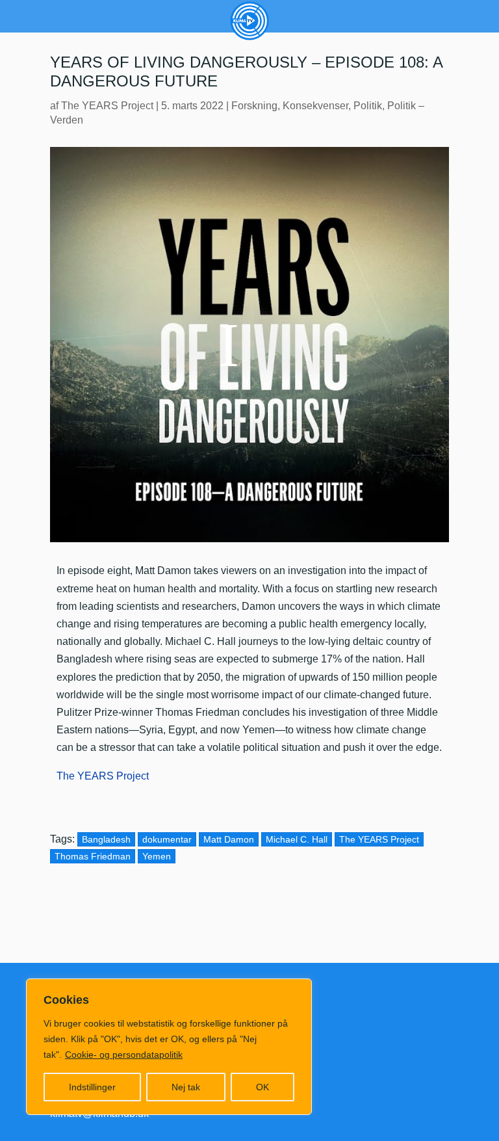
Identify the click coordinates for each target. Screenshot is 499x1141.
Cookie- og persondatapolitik (124, 1054)
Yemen (156, 856)
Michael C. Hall (296, 839)
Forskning (254, 105)
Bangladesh (106, 839)
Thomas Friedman (93, 856)
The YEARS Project (107, 105)
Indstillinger (92, 1087)
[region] (169, 1046)
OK (262, 1087)
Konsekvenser (315, 105)
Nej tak (186, 1087)
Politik (367, 105)
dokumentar (167, 839)
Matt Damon (228, 839)
